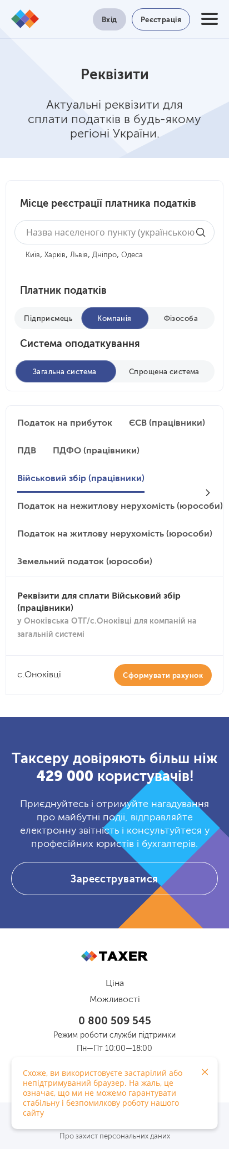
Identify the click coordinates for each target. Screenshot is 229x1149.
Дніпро (104, 255)
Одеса (132, 255)
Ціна (115, 983)
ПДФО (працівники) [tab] (96, 451)
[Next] (208, 493)
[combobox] (114, 232)
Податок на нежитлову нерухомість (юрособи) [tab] (120, 506)
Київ (33, 255)
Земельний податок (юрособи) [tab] (84, 562)
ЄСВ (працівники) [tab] (167, 423)
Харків (55, 255)
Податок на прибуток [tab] (64, 423)
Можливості (114, 999)
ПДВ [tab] (26, 451)
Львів (79, 255)
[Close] (205, 1072)
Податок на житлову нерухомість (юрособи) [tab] (114, 534)
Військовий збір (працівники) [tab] (81, 478)
